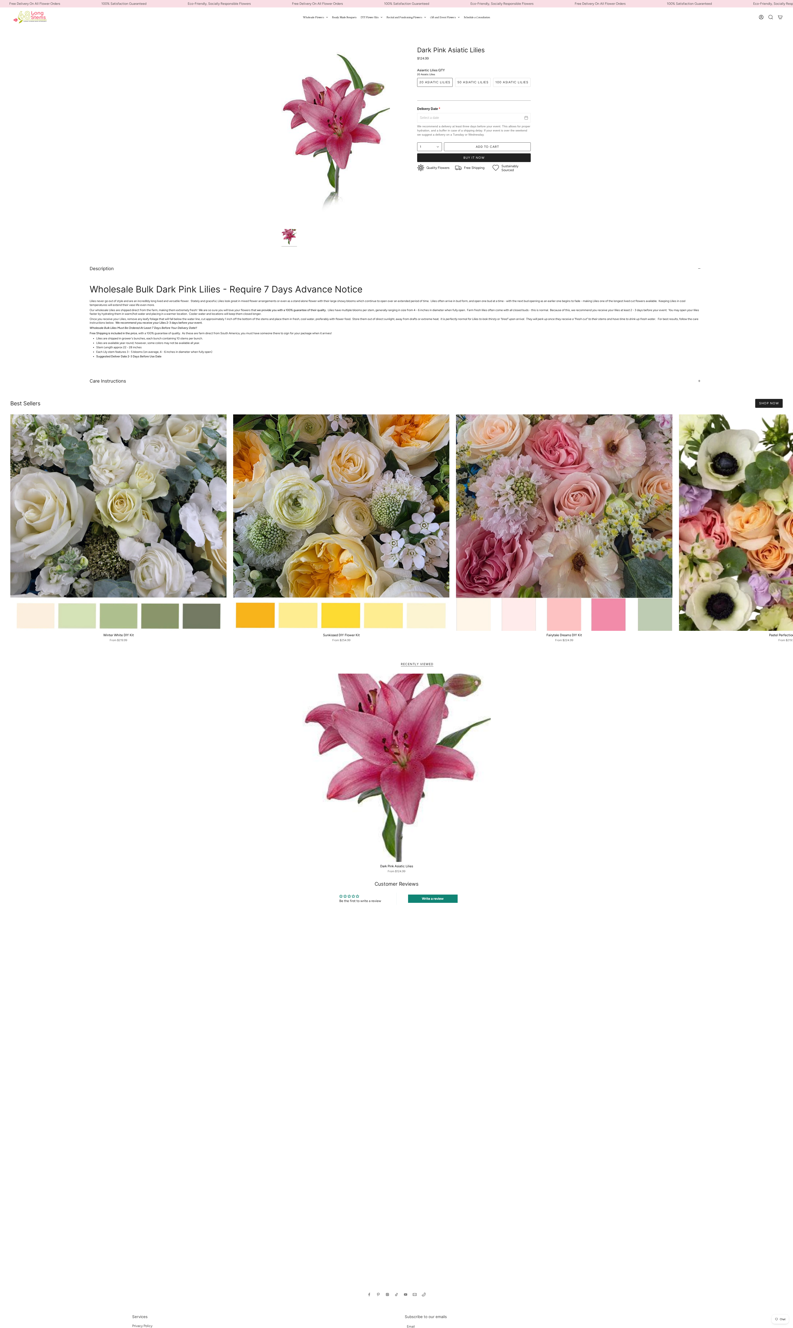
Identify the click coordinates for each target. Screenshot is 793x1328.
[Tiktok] (396, 1294)
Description (102, 268)
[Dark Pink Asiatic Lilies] (397, 768)
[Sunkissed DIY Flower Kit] (341, 522)
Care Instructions (108, 381)
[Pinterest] (378, 1294)
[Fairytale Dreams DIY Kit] (564, 522)
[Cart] (780, 17)
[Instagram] (387, 1294)
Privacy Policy (142, 1326)
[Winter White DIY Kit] (118, 522)
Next (787, 522)
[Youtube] (405, 1294)
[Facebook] (369, 1294)
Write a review (433, 899)
